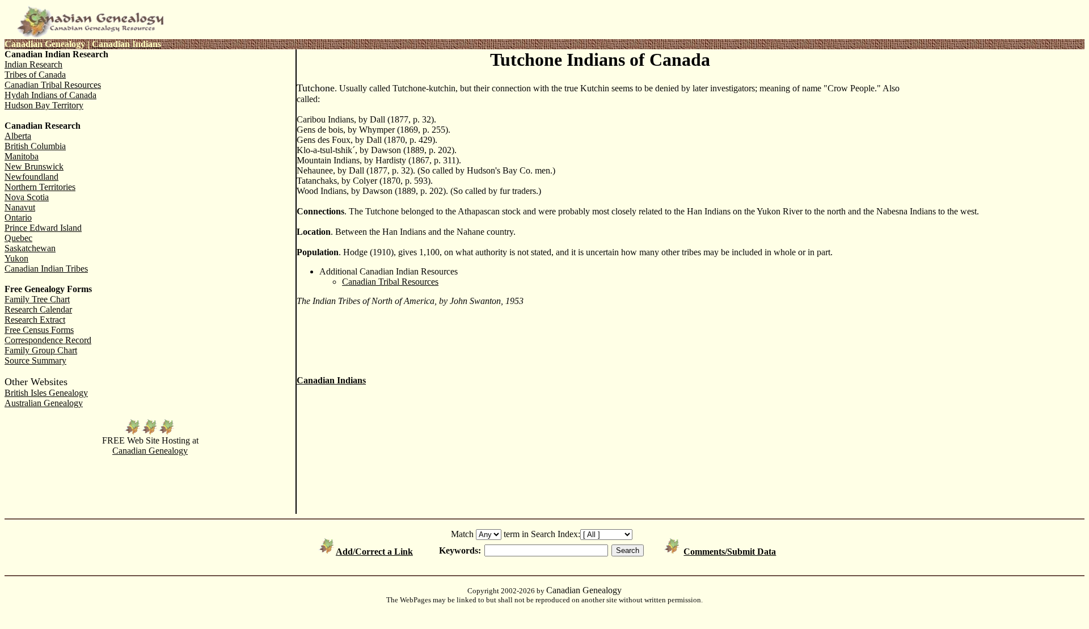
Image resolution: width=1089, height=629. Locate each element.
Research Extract (35, 319)
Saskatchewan (30, 248)
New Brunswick (34, 166)
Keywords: (460, 550)
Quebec (18, 238)
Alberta (18, 136)
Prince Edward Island (43, 228)
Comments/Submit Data (729, 551)
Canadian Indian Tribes (46, 268)
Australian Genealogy (44, 403)
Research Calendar (38, 309)
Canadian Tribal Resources (53, 85)
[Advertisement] (994, 126)
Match (462, 534)
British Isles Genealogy (46, 393)
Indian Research (33, 64)
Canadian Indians (331, 380)
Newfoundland (31, 176)
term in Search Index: (542, 534)
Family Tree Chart (37, 299)
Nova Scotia (27, 197)
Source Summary (35, 360)
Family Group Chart (41, 350)
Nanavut (20, 207)
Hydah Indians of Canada (50, 95)
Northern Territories (40, 187)
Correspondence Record (48, 340)
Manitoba (22, 156)
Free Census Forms (39, 330)
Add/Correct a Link (374, 551)
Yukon (16, 258)
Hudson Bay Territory (44, 105)
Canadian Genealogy (150, 450)
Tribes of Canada (35, 74)
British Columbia (35, 146)
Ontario (18, 217)
